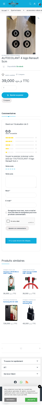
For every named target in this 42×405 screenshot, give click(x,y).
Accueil (4, 10)
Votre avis (9, 174)
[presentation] (39, 348)
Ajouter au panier (16, 95)
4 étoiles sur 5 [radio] (12, 169)
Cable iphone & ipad (28, 270)
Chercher (30, 4)
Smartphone (13, 300)
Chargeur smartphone (29, 300)
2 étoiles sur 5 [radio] (8, 169)
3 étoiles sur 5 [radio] (10, 169)
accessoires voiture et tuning (11, 55)
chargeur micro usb (9, 270)
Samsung (6, 300)
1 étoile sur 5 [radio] (6, 169)
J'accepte (31, 400)
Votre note (9, 166)
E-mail (8, 201)
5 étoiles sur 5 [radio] (14, 169)
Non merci (10, 400)
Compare (21, 74)
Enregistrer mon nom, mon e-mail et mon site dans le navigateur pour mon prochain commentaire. (22, 212)
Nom (7, 191)
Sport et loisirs (16, 10)
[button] (38, 18)
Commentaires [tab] (9, 113)
